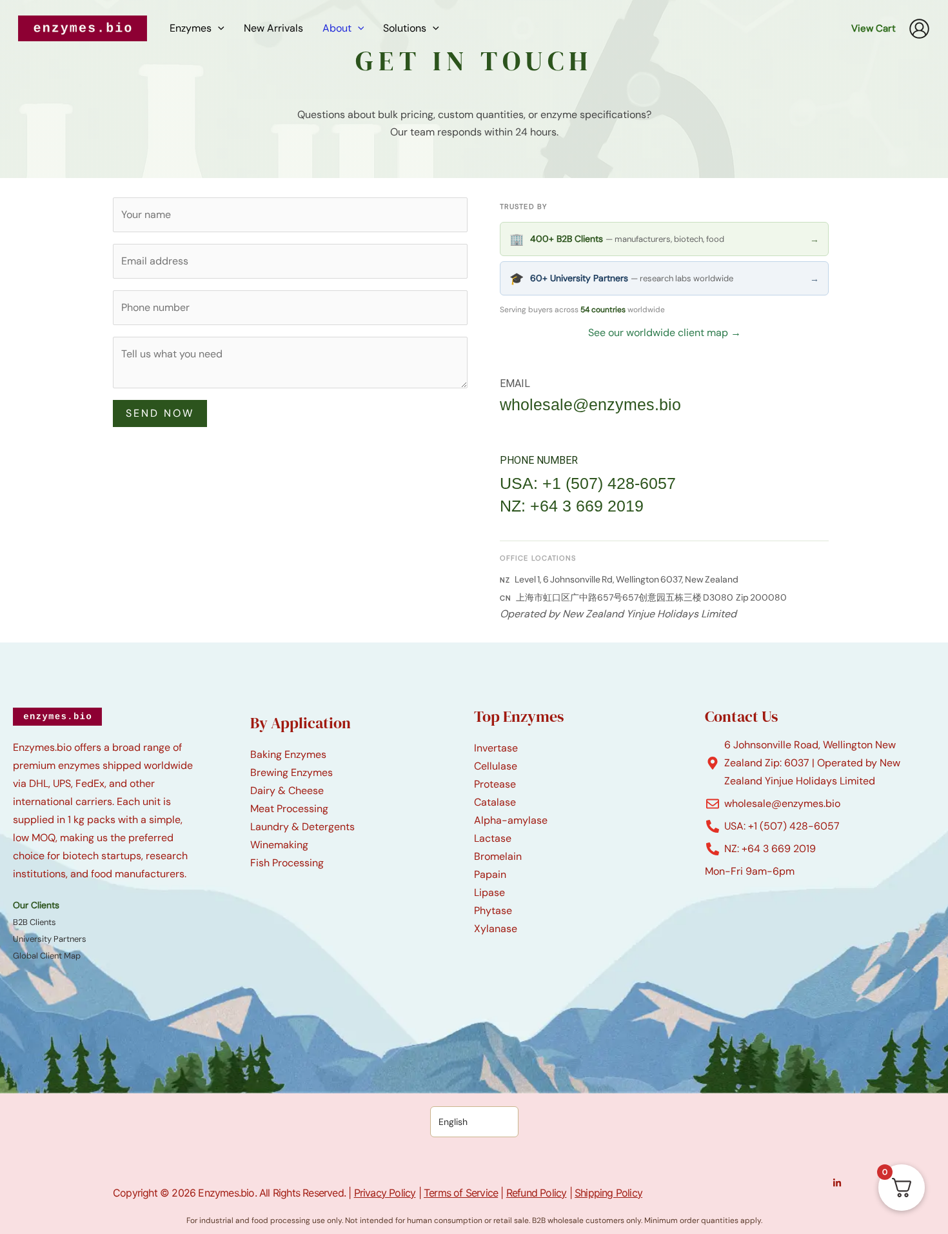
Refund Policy (536, 1192)
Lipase (489, 892)
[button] (218, 28)
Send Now (160, 413)
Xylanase (495, 928)
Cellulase (495, 766)
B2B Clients (34, 922)
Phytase (493, 910)
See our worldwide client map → (664, 332)
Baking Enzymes (288, 754)
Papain (490, 874)
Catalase (495, 802)
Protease (495, 784)
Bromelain (498, 856)
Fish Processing (287, 863)
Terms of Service (461, 1192)
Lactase (492, 838)
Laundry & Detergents (302, 826)
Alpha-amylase (511, 820)
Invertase (496, 748)
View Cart (873, 28)
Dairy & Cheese (287, 790)
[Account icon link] (919, 28)
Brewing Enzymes (291, 772)
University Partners (49, 938)
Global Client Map (47, 955)
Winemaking (279, 844)
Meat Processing (289, 808)
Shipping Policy (608, 1192)
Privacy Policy (385, 1192)
